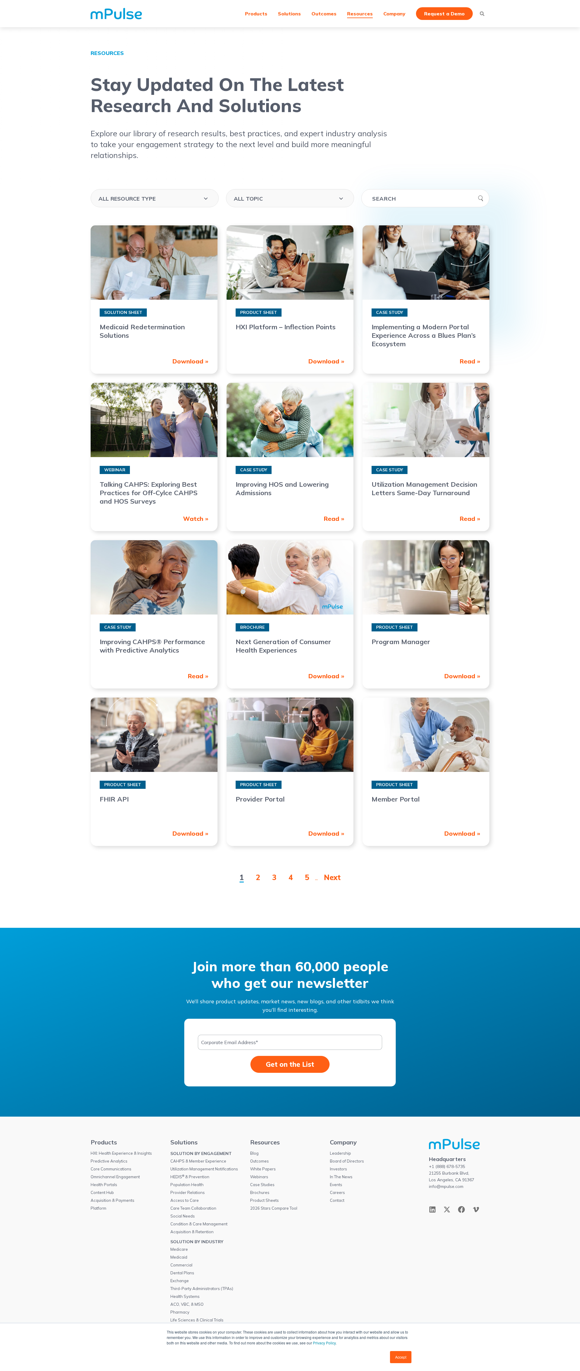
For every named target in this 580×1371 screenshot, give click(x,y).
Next (332, 877)
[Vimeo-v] (475, 1209)
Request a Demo (444, 14)
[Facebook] (461, 1209)
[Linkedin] (432, 1209)
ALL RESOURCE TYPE (127, 198)
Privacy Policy (324, 1342)
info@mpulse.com (446, 1186)
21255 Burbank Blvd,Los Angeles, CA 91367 (451, 1176)
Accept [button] (400, 1357)
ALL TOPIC (248, 198)
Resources (360, 14)
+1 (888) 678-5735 (447, 1166)
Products (256, 14)
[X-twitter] (446, 1209)
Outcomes (324, 14)
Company (394, 14)
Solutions (289, 14)
